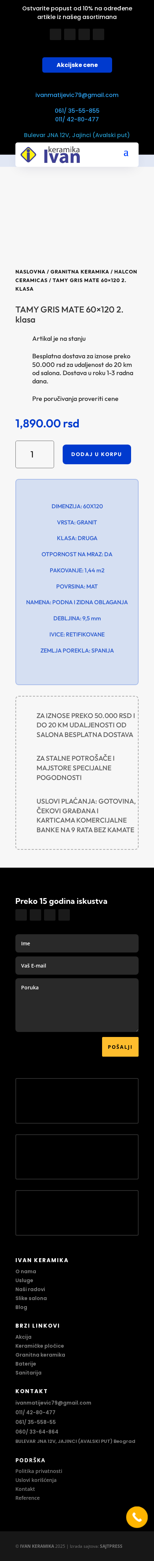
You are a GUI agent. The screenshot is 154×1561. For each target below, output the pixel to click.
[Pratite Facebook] (55, 34)
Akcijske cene (77, 65)
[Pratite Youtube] (84, 34)
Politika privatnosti (38, 1471)
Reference (27, 1497)
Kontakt (25, 1488)
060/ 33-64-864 (36, 1431)
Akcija (23, 1337)
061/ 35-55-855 (77, 111)
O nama (25, 1271)
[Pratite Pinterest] (98, 34)
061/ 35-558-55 (35, 1422)
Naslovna (30, 271)
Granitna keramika (79, 271)
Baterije (25, 1363)
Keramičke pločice (39, 1345)
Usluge (24, 1280)
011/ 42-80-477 (77, 119)
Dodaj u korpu (96, 454)
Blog (21, 1307)
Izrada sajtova (84, 1546)
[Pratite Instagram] (70, 34)
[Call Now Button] (137, 1517)
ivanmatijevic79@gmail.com (77, 95)
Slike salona (31, 1298)
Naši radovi (30, 1289)
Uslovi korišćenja (36, 1480)
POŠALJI (120, 1046)
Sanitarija (28, 1372)
